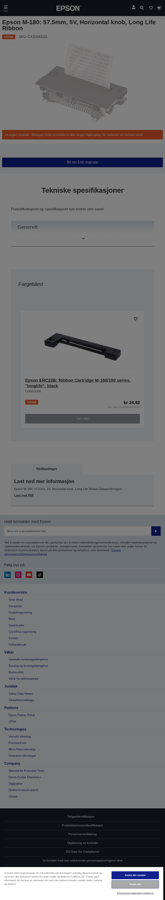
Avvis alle (135, 884)
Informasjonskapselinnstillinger (135, 893)
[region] (81, 883)
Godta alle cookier (135, 875)
